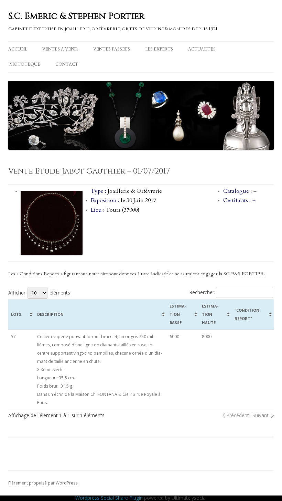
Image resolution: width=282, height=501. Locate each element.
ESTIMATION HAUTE (210, 314)
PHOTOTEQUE (24, 64)
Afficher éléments (39, 292)
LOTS (16, 314)
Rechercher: (202, 292)
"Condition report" (247, 314)
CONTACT (66, 64)
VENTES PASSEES (111, 49)
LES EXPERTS (159, 49)
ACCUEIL (17, 49)
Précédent (237, 415)
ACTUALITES (202, 49)
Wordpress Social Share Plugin (109, 497)
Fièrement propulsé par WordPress (42, 483)
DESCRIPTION (50, 314)
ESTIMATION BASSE (178, 314)
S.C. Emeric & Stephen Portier (76, 16)
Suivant (260, 415)
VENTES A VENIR (60, 49)
